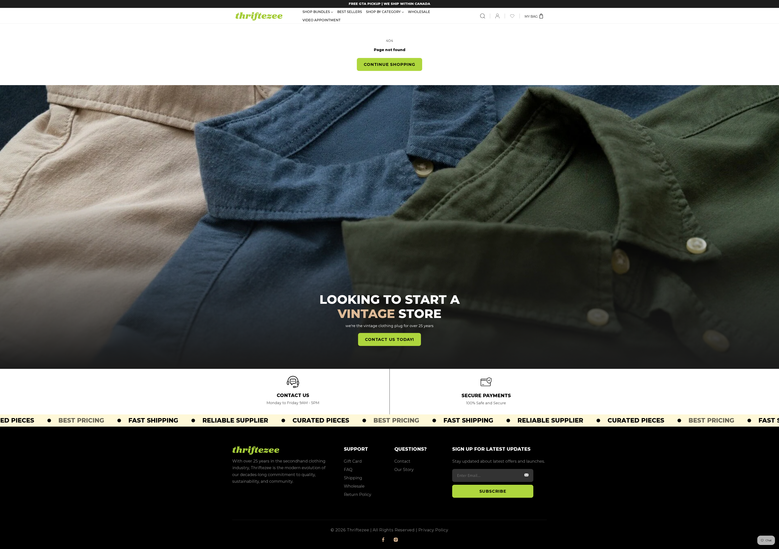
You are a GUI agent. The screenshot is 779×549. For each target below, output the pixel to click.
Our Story (404, 469)
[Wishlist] (515, 16)
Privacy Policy (433, 530)
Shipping (353, 477)
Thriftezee (358, 530)
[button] (317, 12)
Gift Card (353, 461)
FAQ (348, 469)
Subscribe (492, 491)
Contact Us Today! (389, 339)
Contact (402, 461)
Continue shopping (389, 64)
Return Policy (357, 494)
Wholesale (354, 486)
